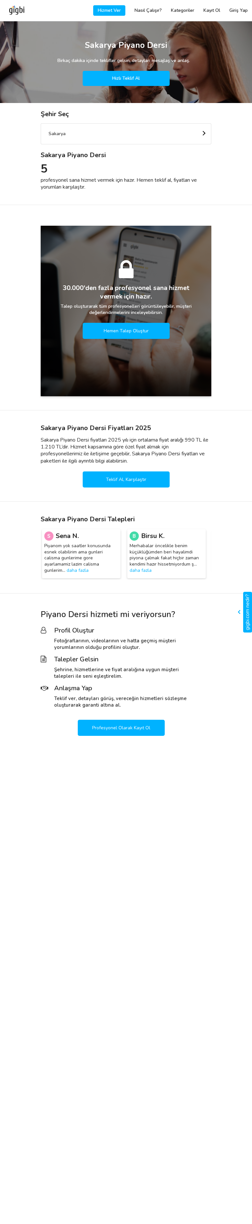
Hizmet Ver (109, 10)
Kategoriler (182, 10)
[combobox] (126, 133)
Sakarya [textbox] (57, 134)
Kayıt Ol (211, 10)
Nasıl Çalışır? (148, 10)
